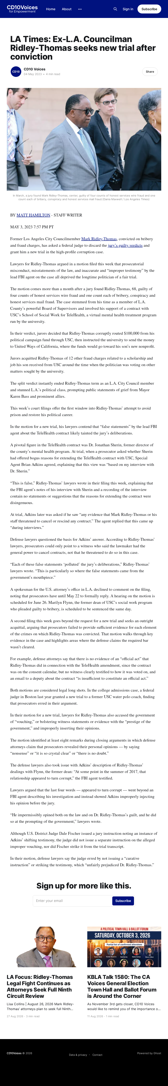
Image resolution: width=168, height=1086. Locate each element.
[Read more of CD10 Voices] (16, 71)
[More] (80, 9)
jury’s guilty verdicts (125, 245)
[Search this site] (115, 9)
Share (150, 71)
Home (50, 9)
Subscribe (149, 9)
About (67, 9)
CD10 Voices (34, 69)
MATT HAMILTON (33, 215)
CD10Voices (14, 1053)
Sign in (128, 9)
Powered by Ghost (149, 1053)
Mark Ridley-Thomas (99, 238)
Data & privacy (78, 1054)
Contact (97, 1054)
